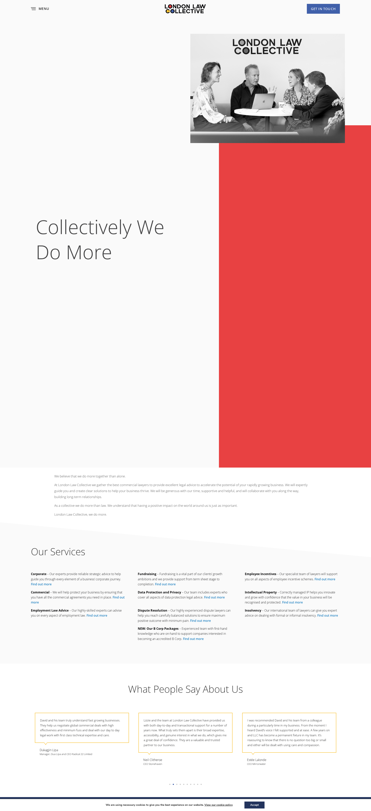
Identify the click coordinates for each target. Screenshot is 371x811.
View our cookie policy (218, 805)
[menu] (33, 8)
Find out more (41, 584)
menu (44, 8)
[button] (169, 784)
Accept (254, 805)
